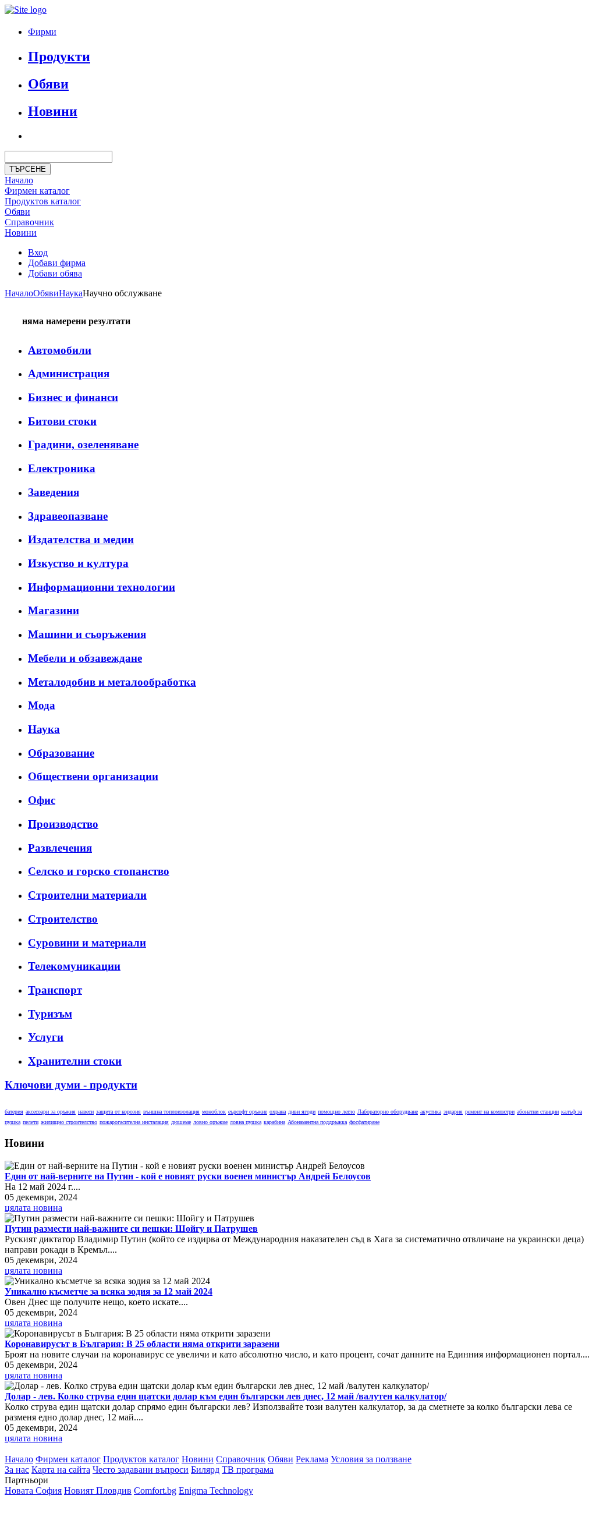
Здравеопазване (68, 516)
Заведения (53, 492)
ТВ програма (248, 1470)
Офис (41, 800)
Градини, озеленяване (83, 444)
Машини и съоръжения (87, 634)
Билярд (205, 1470)
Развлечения (60, 848)
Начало (19, 180)
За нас (17, 1470)
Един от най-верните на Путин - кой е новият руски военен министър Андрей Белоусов (188, 1176)
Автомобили (59, 350)
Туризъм (50, 1014)
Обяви (48, 83)
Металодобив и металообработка (112, 682)
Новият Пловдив (98, 1490)
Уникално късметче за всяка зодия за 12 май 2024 (108, 1291)
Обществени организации (93, 776)
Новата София (33, 1490)
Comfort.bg (155, 1490)
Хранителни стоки (75, 1061)
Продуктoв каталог (43, 201)
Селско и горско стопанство (98, 871)
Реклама (312, 1459)
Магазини (53, 610)
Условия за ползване (371, 1459)
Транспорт (55, 990)
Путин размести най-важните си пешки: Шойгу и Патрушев (131, 1229)
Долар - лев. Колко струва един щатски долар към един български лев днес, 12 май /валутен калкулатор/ (225, 1396)
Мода (41, 705)
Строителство (63, 919)
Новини (52, 111)
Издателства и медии (81, 539)
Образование (61, 753)
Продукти (59, 56)
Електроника (61, 468)
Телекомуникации (74, 966)
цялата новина (33, 1208)
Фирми (42, 32)
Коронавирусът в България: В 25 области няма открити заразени (142, 1344)
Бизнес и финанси (73, 397)
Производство (63, 824)
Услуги (45, 1037)
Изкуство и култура (78, 563)
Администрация (68, 373)
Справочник (29, 222)
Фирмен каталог (37, 191)
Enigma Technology (216, 1490)
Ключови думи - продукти (71, 1085)
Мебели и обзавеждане (85, 658)
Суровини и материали (87, 943)
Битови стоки (62, 421)
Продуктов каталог (141, 1459)
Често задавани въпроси (141, 1470)
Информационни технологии (101, 587)
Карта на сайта (60, 1470)
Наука (71, 293)
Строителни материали (87, 895)
